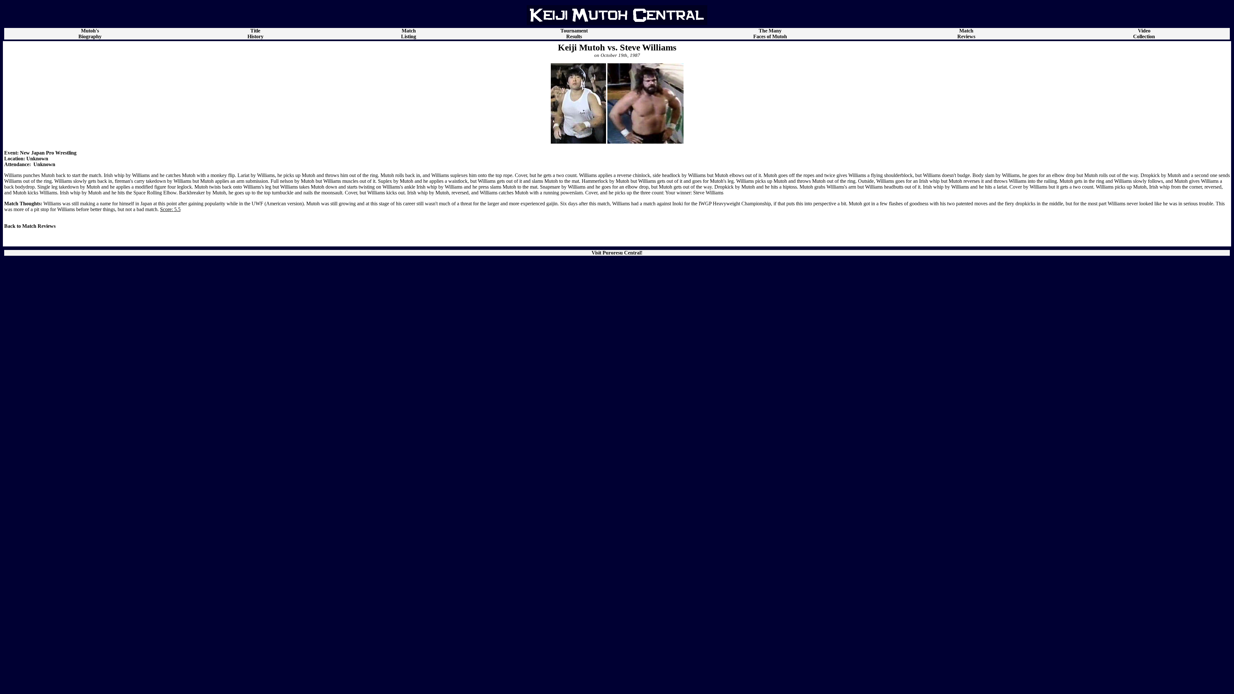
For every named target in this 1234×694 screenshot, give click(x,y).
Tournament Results (574, 33)
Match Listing (408, 33)
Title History (255, 33)
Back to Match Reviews (30, 226)
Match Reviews (966, 33)
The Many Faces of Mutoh (770, 33)
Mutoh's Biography (90, 33)
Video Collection (1144, 33)
